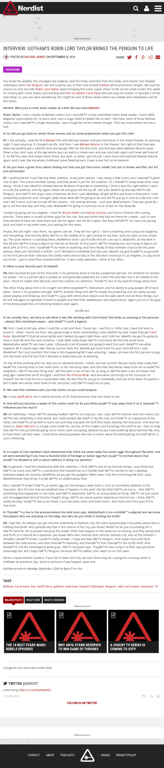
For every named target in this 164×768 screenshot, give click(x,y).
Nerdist (22, 8)
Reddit (150, 57)
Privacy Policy (126, 755)
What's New (33, 599)
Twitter (129, 57)
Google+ (143, 57)
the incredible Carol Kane (83, 93)
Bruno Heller (71, 213)
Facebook (136, 57)
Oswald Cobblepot (91, 586)
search (136, 8)
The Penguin (34, 85)
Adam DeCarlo (25, 426)
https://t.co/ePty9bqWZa (35, 690)
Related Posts (13, 599)
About (50, 755)
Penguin (110, 586)
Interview (71, 586)
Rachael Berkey (35, 57)
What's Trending (54, 599)
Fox (33, 586)
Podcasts (67, 755)
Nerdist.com (87, 755)
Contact (34, 755)
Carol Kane (22, 586)
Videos (105, 755)
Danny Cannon (96, 213)
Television (13, 69)
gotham (59, 586)
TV (156, 586)
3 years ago (11, 696)
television (147, 586)
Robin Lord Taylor (47, 89)
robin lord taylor (128, 586)
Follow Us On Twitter (82, 703)
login (146, 8)
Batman (8, 586)
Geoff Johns (24, 396)
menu (158, 8)
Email (157, 57)
